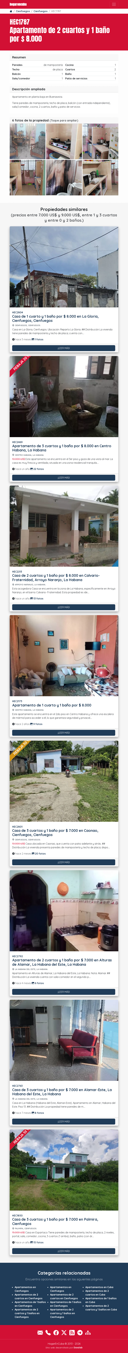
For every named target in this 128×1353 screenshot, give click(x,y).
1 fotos (38, 339)
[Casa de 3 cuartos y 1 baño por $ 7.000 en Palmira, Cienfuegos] (64, 1169)
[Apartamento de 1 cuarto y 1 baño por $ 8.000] (64, 655)
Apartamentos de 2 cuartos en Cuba (97, 1292)
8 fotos (39, 1112)
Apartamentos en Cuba (99, 1287)
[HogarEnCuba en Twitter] (64, 1332)
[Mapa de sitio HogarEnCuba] (88, 1332)
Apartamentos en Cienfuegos (25, 1289)
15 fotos (38, 1242)
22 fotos (38, 469)
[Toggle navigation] (114, 4)
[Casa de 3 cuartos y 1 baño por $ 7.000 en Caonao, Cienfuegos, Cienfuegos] (64, 780)
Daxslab (78, 1347)
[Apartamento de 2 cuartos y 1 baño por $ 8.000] (27, 141)
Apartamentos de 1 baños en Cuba (100, 1300)
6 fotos (39, 983)
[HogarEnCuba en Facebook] (56, 1332)
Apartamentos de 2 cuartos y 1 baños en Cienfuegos (27, 1313)
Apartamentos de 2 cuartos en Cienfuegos (28, 1296)
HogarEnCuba (18, 4)
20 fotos (40, 853)
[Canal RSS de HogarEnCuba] (72, 1332)
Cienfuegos (23, 11)
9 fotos (37, 724)
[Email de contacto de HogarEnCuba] (40, 1332)
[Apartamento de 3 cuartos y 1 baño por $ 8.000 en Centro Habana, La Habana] (64, 396)
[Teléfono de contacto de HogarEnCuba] (48, 1332)
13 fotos (38, 598)
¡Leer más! (64, 348)
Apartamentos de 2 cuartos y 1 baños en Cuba (101, 1307)
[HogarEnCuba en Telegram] (80, 1332)
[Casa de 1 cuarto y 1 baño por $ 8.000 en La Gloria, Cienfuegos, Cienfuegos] (64, 266)
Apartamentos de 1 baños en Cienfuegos (30, 1303)
